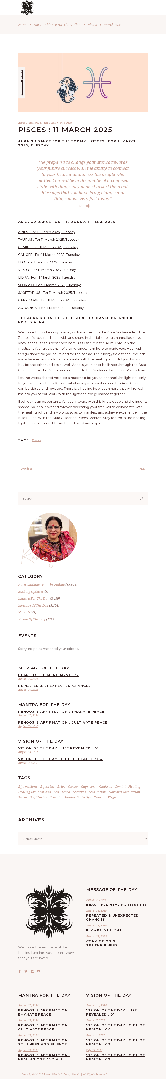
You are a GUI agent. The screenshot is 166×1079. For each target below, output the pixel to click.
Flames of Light (104, 930)
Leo (56, 792)
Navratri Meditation (124, 792)
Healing (134, 786)
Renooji (68, 123)
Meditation (97, 792)
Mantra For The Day (33, 598)
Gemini (120, 786)
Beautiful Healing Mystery (48, 675)
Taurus (99, 797)
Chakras (105, 786)
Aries (61, 786)
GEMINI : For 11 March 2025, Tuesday (48, 247)
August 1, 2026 (95, 1035)
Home (22, 24)
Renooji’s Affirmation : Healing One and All (44, 1057)
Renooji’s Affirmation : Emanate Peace (61, 711)
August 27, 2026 (96, 936)
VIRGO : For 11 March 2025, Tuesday (47, 270)
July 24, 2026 (94, 1050)
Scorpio (56, 797)
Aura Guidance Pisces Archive (77, 418)
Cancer (73, 786)
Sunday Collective (77, 797)
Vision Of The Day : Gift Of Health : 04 (60, 759)
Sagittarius (38, 797)
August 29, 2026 (28, 689)
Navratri (25, 612)
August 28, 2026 (96, 925)
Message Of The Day (33, 605)
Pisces (36, 440)
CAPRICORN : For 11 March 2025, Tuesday (52, 300)
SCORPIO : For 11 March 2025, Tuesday (49, 285)
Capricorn (88, 786)
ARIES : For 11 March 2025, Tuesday (46, 232)
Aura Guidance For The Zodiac (57, 24)
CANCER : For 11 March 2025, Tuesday (49, 255)
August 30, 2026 (28, 679)
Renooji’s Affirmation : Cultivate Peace (62, 722)
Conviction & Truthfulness (102, 943)
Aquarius (47, 786)
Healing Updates (30, 591)
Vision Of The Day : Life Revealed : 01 (58, 748)
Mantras (79, 792)
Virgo (112, 797)
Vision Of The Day (31, 619)
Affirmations (27, 786)
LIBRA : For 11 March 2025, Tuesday (46, 277)
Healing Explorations (34, 792)
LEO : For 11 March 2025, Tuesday (45, 262)
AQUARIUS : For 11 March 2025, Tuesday (51, 308)
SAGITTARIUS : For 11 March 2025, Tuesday (52, 292)
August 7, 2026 (27, 763)
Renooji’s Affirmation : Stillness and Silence (44, 1042)
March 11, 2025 (21, 82)
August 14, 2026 (28, 752)
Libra (66, 792)
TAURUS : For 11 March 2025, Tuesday (48, 239)
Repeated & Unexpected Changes (54, 686)
